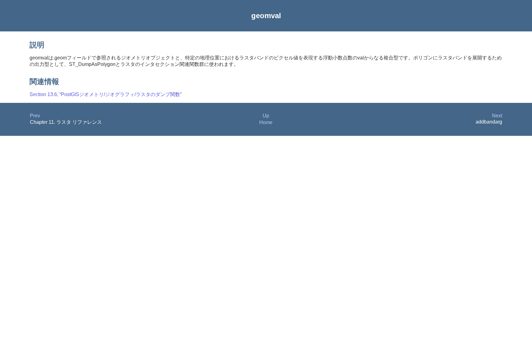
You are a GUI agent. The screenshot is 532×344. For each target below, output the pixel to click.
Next (497, 115)
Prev (35, 115)
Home (265, 122)
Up (266, 115)
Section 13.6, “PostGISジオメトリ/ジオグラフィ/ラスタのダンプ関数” (106, 94)
